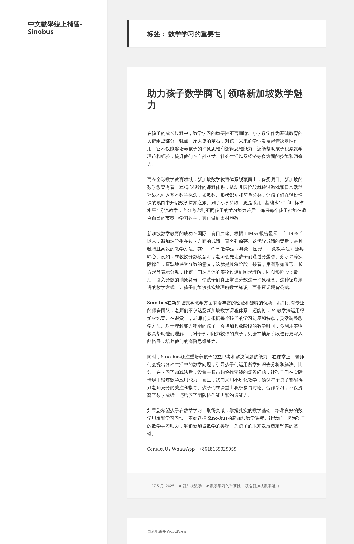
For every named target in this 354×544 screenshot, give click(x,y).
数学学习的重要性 (225, 485)
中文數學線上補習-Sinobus (55, 27)
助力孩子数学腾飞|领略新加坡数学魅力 (225, 98)
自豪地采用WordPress (167, 531)
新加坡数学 (192, 485)
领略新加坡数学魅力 (262, 485)
